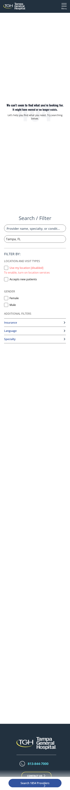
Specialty (10, 339)
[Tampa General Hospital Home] (14, 6)
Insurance (10, 322)
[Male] (6, 305)
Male (13, 305)
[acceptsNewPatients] (6, 279)
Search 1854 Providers (35, 783)
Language (10, 331)
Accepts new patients (23, 279)
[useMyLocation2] (6, 268)
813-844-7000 (38, 763)
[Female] (6, 298)
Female (14, 298)
